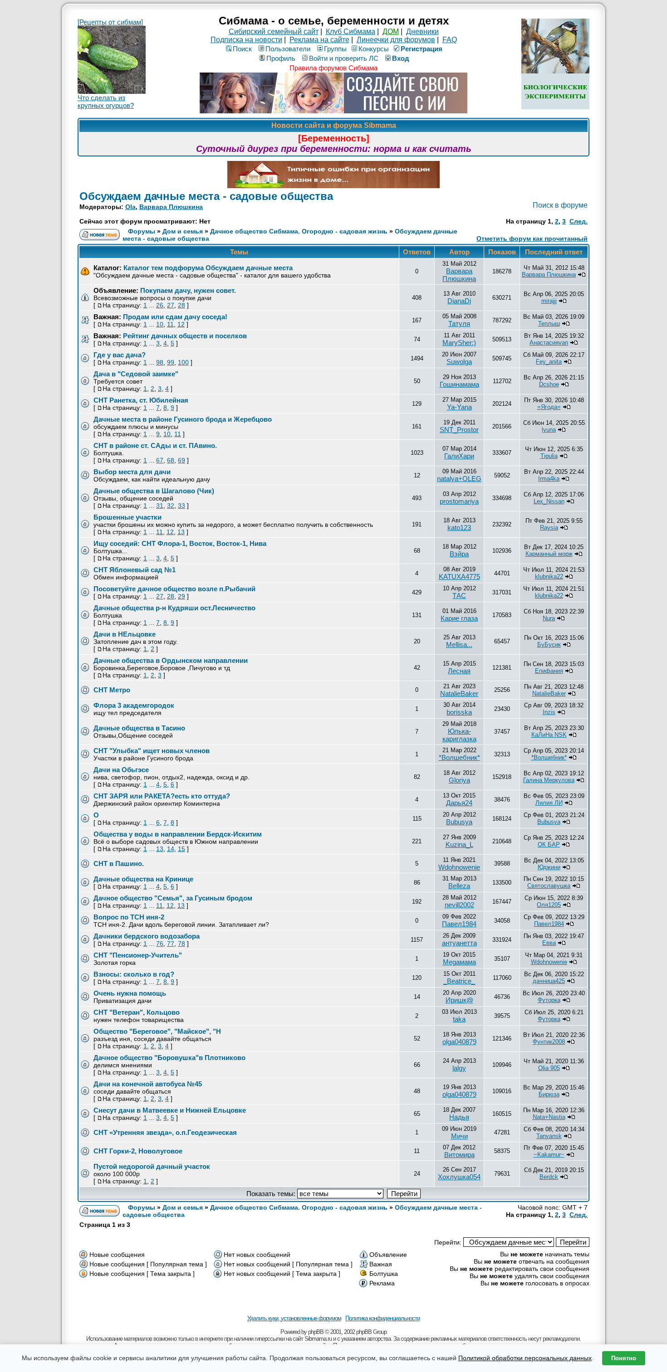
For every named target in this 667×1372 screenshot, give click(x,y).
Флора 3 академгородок (133, 705)
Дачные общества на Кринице (143, 879)
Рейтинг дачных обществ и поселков (185, 336)
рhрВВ (316, 1331)
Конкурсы (373, 49)
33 (181, 505)
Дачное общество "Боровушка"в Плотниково (169, 1057)
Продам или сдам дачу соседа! (175, 317)
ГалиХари (459, 456)
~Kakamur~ (549, 1154)
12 (181, 324)
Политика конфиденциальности (382, 1318)
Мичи (459, 1136)
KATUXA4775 (459, 576)
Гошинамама (459, 384)
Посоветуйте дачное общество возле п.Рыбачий (174, 589)
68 (170, 460)
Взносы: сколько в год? (133, 974)
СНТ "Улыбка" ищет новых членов (151, 750)
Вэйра (459, 554)
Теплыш (549, 323)
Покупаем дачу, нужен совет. (188, 290)
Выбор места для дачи (132, 472)
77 (170, 943)
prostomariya (459, 501)
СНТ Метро (111, 690)
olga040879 (459, 1042)
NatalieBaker (459, 693)
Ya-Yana (459, 407)
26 (159, 305)
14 (170, 848)
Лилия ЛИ (549, 802)
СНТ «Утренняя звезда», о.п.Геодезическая (165, 1132)
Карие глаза (459, 618)
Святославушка (548, 885)
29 (181, 596)
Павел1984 (459, 924)
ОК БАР (549, 844)
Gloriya (459, 780)
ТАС (459, 595)
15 (181, 848)
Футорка (549, 1000)
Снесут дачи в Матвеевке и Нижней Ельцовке (169, 1110)
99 (170, 362)
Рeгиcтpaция (421, 49)
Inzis (549, 712)
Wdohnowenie (459, 867)
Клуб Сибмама (350, 31)
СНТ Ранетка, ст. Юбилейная (140, 400)
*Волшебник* (459, 757)
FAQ (449, 40)
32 (170, 505)
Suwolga (459, 361)
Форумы (141, 231)
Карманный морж (549, 553)
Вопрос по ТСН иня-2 (128, 917)
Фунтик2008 (549, 1041)
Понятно (623, 1358)
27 (170, 305)
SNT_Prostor (459, 429)
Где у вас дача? (119, 355)
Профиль (280, 58)
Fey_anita (549, 361)
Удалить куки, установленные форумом (294, 1318)
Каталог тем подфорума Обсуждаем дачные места (208, 268)
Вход (400, 58)
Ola (130, 206)
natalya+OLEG (459, 478)
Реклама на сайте (319, 40)
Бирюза (549, 1094)
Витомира (459, 1154)
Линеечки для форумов (396, 40)
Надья (459, 1117)
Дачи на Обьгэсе (121, 770)
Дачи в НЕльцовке (124, 634)
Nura (549, 618)
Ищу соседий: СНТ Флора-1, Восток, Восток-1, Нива (179, 543)
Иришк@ (459, 1000)
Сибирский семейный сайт (274, 31)
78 (181, 943)
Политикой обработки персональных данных (525, 1358)
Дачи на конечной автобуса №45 (147, 1084)
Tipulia (549, 455)
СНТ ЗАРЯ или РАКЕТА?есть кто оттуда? (161, 796)
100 (183, 362)
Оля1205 (549, 904)
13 (181, 531)
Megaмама (459, 962)
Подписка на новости (246, 40)
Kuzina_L (459, 844)
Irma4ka (548, 478)
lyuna (549, 429)
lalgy (459, 1068)
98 (159, 362)
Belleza (459, 886)
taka (459, 1019)
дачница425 (549, 981)
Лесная (459, 671)
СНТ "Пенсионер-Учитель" (137, 955)
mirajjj (549, 300)
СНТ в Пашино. (118, 863)
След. (578, 221)
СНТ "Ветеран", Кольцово (136, 1012)
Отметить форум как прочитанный (532, 238)
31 (159, 505)
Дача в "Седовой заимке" (135, 374)
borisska (459, 712)
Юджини (549, 867)
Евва (549, 942)
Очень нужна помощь (129, 993)
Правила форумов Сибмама (333, 68)
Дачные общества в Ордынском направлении (170, 660)
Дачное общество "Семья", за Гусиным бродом (172, 898)
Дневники (422, 31)
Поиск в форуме (560, 205)
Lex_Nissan (549, 501)
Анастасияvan (549, 342)
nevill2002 (459, 905)
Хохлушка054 (459, 1177)
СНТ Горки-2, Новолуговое (137, 1151)
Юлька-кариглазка (459, 735)
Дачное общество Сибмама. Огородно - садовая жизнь (298, 231)
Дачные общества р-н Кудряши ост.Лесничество (174, 608)
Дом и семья (182, 231)
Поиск (242, 49)
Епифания (549, 670)
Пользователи (287, 49)
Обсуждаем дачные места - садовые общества (206, 196)
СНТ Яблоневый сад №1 (134, 570)
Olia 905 (549, 1068)
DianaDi (459, 301)
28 (181, 305)
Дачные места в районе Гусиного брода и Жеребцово (182, 419)
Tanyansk (549, 1136)
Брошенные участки (127, 517)
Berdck (548, 1176)
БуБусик (549, 644)
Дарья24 (459, 803)
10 (159, 324)
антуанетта (459, 943)
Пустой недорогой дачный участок (151, 1166)
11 (170, 324)
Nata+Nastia (549, 1117)
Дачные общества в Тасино (139, 728)
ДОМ (391, 31)
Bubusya (459, 822)
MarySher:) (459, 342)
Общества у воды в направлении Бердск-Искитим (177, 834)
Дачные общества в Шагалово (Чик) (153, 491)
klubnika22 (549, 576)
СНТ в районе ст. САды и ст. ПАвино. (155, 445)
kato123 (459, 527)
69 (181, 460)
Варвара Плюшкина (171, 206)
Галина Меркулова (548, 780)
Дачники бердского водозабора (146, 936)
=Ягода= (549, 407)
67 (159, 460)
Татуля (459, 323)
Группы (335, 49)
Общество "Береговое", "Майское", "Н (157, 1031)
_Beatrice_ (459, 981)
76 (159, 943)
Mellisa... (459, 644)
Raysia (549, 527)
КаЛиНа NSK (549, 734)
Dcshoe (549, 384)
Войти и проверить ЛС (343, 58)
